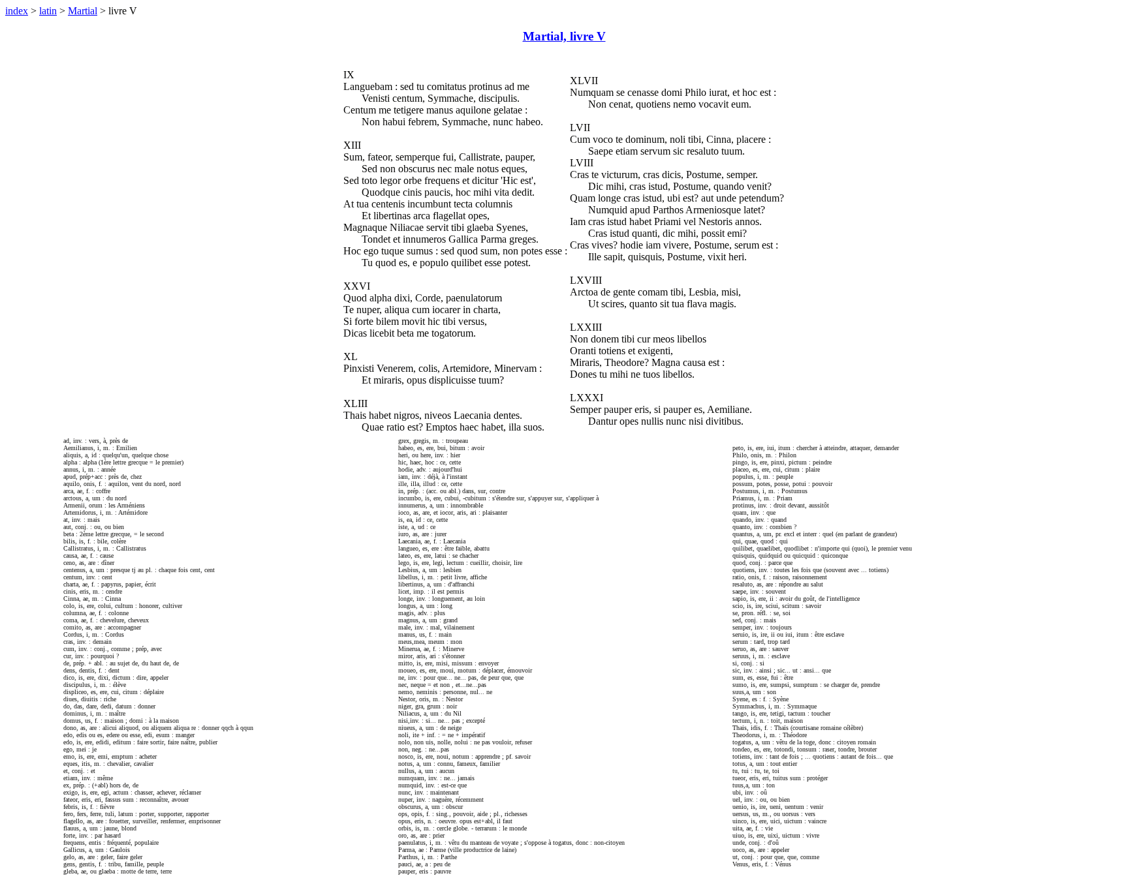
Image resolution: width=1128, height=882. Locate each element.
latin (48, 10)
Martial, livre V (564, 36)
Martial (82, 10)
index (16, 10)
